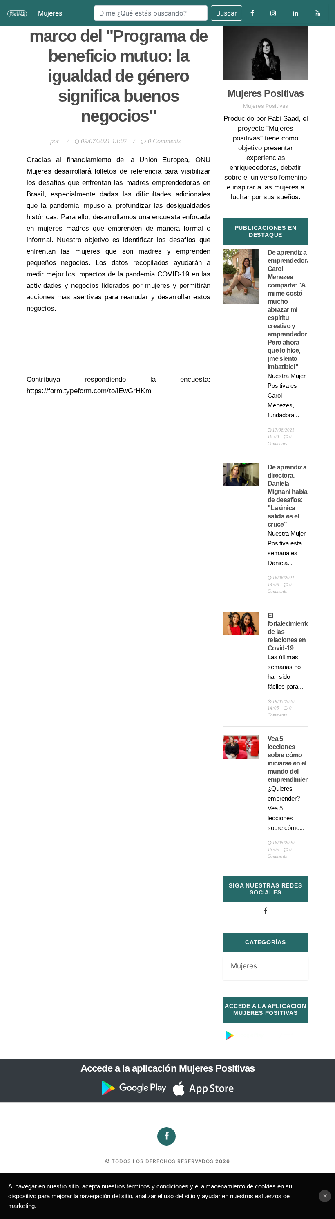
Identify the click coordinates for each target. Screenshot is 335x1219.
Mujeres (50, 13)
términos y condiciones (157, 1186)
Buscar (226, 13)
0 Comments (164, 141)
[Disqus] (118, 511)
